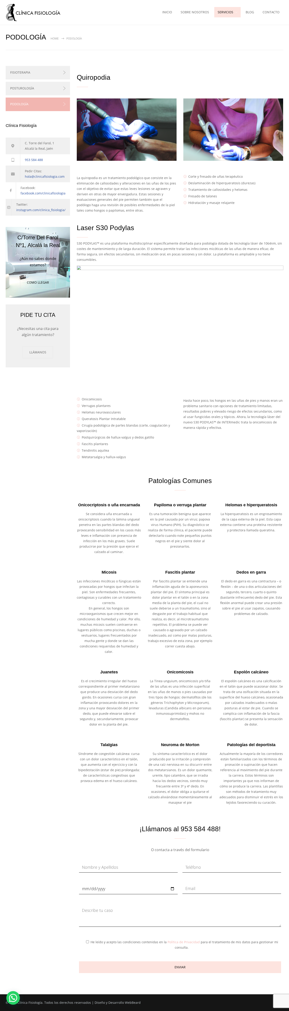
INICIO (167, 12)
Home (55, 38)
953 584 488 (34, 160)
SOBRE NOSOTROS (195, 12)
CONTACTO (271, 12)
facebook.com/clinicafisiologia (43, 193)
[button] (13, 998)
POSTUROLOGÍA (22, 88)
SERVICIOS (225, 12)
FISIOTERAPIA (20, 72)
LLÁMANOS (37, 352)
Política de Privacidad (184, 942)
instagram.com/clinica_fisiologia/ (40, 210)
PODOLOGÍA (19, 104)
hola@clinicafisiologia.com (45, 176)
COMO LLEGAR (38, 282)
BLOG (250, 12)
